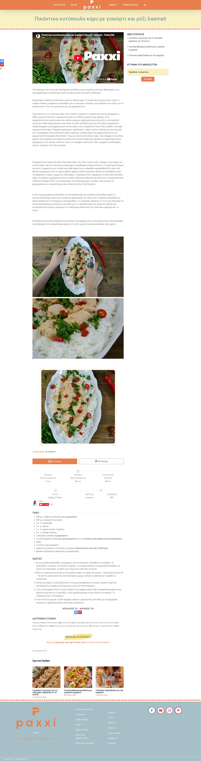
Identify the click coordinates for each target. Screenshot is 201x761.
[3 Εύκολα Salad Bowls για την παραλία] (110, 677)
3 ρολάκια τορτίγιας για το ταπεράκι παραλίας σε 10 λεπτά (44, 692)
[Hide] (1, 69)
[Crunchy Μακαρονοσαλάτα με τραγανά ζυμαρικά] (78, 677)
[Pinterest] (80, 612)
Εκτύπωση (56, 461)
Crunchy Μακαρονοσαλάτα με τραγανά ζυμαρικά (78, 691)
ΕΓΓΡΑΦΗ (148, 79)
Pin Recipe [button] (103, 461)
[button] (138, 4)
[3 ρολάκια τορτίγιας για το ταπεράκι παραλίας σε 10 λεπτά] (46, 677)
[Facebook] (76, 612)
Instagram (104, 642)
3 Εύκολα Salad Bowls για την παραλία (109, 691)
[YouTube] (160, 710)
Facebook (93, 642)
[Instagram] (169, 710)
